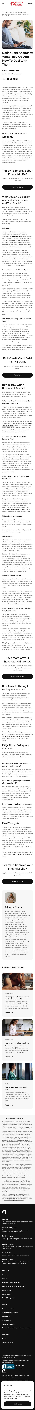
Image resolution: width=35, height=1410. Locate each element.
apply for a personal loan (20, 854)
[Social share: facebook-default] (8, 79)
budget (11, 698)
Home (4, 12)
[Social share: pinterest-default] (16, 79)
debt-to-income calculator (13, 736)
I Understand (17, 1404)
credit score (16, 236)
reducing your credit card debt (12, 722)
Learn (9, 12)
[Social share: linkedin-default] (14, 79)
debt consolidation (8, 487)
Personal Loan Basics (18, 12)
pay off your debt (13, 459)
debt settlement (24, 542)
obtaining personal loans (15, 509)
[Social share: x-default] (11, 79)
